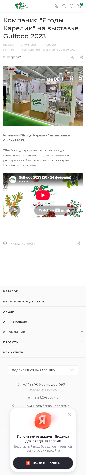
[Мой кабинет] (71, 6)
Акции (9, 311)
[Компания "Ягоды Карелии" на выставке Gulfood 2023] (43, 96)
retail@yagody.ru (46, 397)
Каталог (10, 291)
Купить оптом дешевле (24, 301)
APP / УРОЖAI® (15, 321)
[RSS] (72, 57)
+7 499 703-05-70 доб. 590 (44, 384)
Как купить (13, 352)
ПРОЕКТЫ (11, 342)
